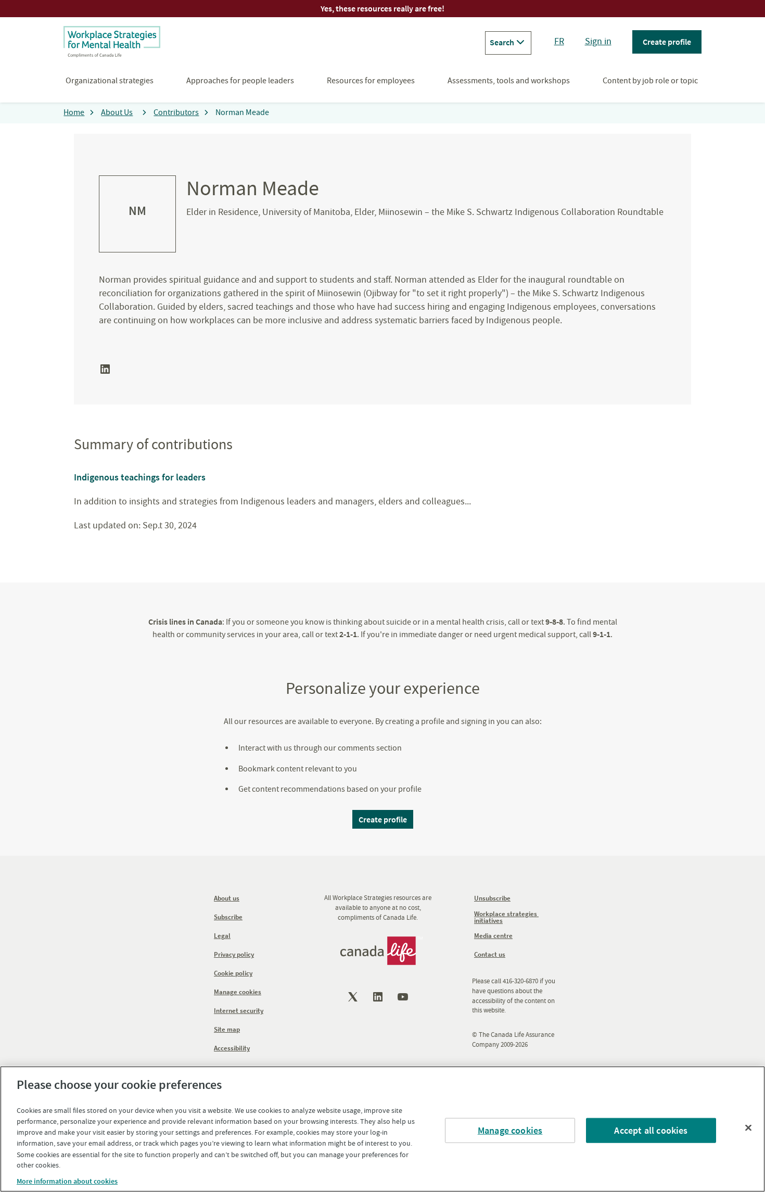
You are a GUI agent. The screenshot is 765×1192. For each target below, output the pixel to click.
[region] (382, 1129)
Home (73, 112)
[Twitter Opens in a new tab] (353, 997)
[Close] (748, 1127)
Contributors (176, 112)
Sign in (598, 41)
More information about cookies (67, 1181)
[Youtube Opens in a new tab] (403, 997)
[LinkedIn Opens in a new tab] (378, 997)
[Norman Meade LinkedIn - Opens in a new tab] (105, 372)
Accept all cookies (650, 1130)
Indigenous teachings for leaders (140, 477)
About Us (117, 112)
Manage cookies (510, 1130)
